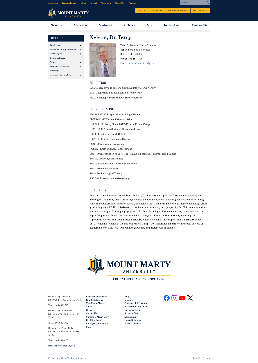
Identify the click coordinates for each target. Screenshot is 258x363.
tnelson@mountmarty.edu (141, 63)
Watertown (106, 3)
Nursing (132, 3)
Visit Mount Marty (95, 303)
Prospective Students (96, 297)
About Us (56, 25)
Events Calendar (57, 58)
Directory (54, 71)
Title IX (196, 358)
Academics (105, 25)
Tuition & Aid (172, 25)
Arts (149, 25)
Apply (89, 307)
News (52, 62)
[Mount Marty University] (68, 13)
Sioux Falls (119, 3)
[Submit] (195, 2)
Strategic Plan (131, 313)
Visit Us (141, 10)
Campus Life (199, 25)
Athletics (129, 25)
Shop (88, 327)
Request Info (156, 10)
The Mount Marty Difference (63, 49)
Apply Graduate (200, 10)
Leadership (55, 45)
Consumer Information (60, 75)
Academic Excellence (59, 66)
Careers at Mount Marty (97, 317)
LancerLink (53, 3)
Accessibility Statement (135, 307)
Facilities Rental (94, 320)
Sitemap (128, 300)
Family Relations (94, 300)
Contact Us (91, 313)
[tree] (66, 60)
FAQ (126, 297)
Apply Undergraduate (178, 10)
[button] (80, 46)
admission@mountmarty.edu (61, 346)
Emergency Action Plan (97, 324)
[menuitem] (56, 25)
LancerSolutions (69, 3)
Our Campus (56, 54)
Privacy (206, 358)
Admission (80, 25)
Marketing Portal (132, 310)
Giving (83, 3)
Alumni (94, 3)
